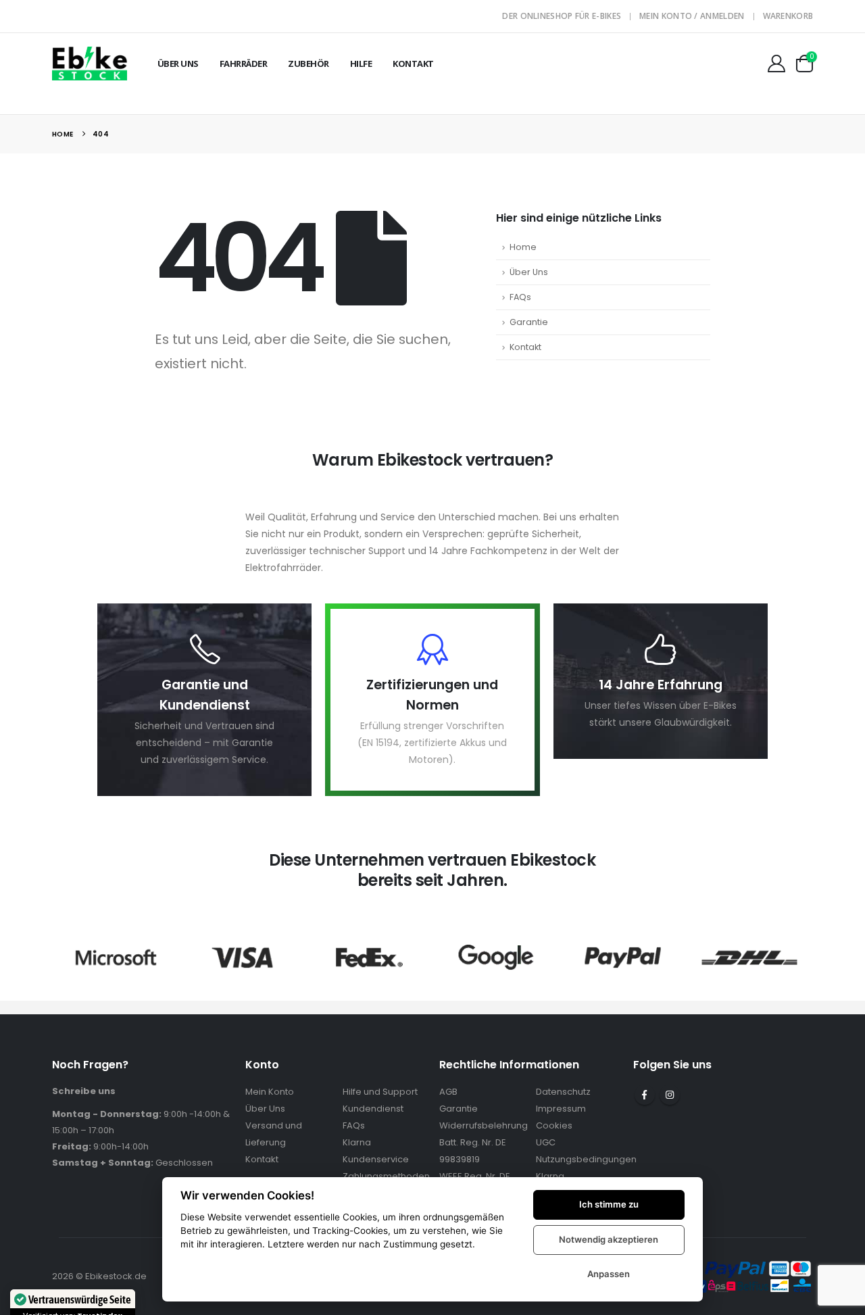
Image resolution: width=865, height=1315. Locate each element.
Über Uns (178, 63)
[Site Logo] (89, 63)
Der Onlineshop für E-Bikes (561, 16)
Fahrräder (244, 63)
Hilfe (361, 63)
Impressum (561, 1108)
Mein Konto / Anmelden (691, 16)
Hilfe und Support (380, 1091)
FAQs (520, 297)
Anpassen (608, 1273)
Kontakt (413, 63)
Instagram (670, 1095)
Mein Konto (269, 1091)
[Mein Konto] (776, 63)
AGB (448, 1091)
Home (523, 247)
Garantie (529, 322)
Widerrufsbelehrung (483, 1125)
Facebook (645, 1095)
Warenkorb (788, 16)
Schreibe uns (84, 1091)
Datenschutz (563, 1091)
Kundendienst (373, 1108)
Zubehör (308, 63)
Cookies (554, 1125)
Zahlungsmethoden (386, 1176)
